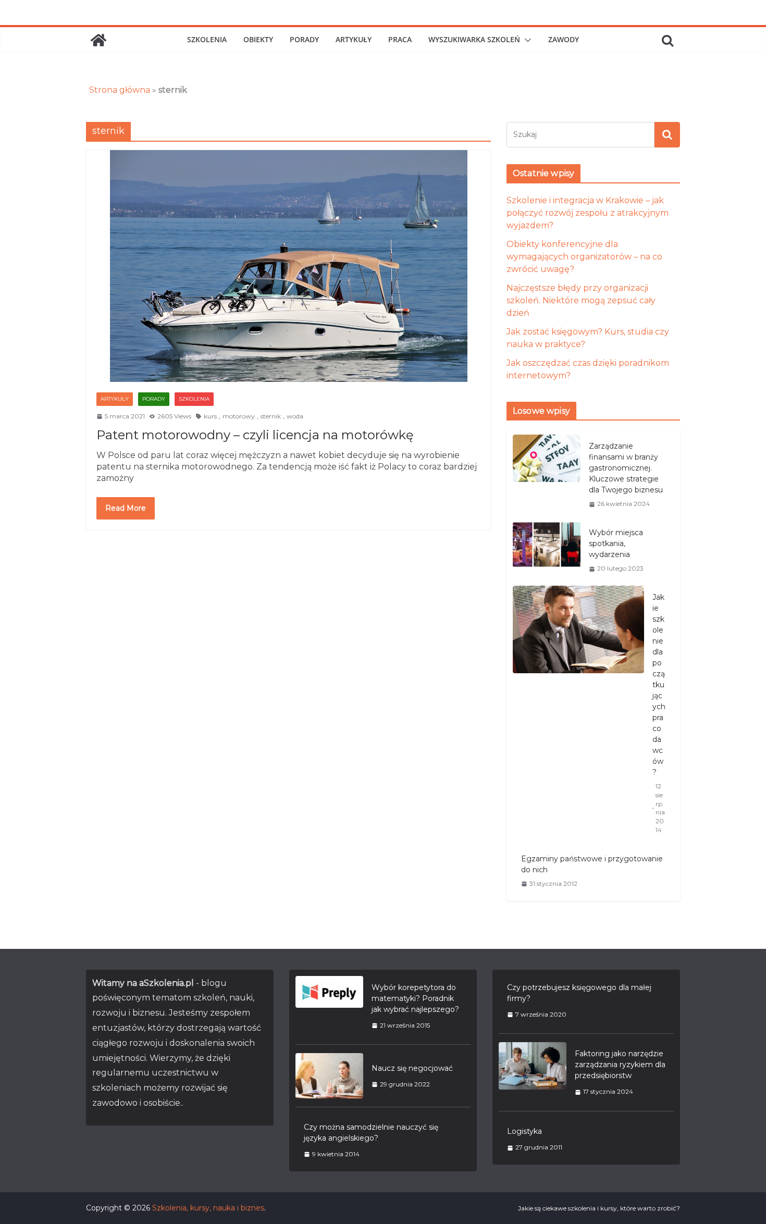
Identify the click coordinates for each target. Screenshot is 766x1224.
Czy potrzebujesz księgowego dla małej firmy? (579, 993)
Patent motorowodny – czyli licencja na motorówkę (255, 434)
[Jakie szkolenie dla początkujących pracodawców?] (578, 713)
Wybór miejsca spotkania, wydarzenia (616, 543)
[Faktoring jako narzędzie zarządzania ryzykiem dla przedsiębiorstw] (532, 1072)
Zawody (563, 39)
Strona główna (119, 90)
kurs (210, 416)
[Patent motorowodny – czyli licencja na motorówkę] (288, 266)
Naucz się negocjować (412, 1068)
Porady (304, 39)
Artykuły (354, 39)
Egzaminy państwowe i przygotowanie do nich (592, 864)
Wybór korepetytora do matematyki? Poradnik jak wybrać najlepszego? (415, 998)
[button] (526, 40)
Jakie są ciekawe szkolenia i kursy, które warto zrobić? (599, 1208)
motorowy (239, 416)
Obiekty (258, 39)
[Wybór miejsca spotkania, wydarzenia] (546, 550)
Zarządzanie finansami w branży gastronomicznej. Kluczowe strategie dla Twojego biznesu (626, 467)
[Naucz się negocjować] (329, 1075)
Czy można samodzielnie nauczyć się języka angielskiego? (371, 1132)
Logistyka (524, 1131)
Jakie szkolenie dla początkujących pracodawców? (658, 684)
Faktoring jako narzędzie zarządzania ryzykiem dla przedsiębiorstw (620, 1064)
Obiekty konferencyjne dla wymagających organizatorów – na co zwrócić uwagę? (584, 256)
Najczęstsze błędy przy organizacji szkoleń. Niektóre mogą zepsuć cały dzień (581, 300)
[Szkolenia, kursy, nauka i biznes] (98, 40)
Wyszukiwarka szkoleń (474, 39)
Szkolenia (207, 39)
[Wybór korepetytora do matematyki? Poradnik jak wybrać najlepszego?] (329, 1006)
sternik (271, 416)
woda (295, 416)
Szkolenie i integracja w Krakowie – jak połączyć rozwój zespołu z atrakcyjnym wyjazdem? (587, 212)
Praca (400, 39)
